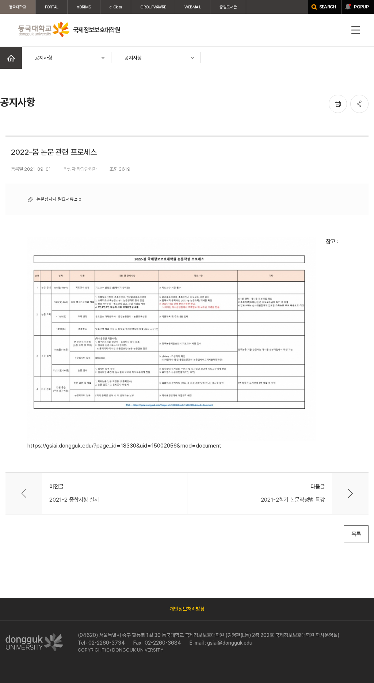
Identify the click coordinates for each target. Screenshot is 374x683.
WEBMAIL (192, 7)
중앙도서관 (228, 7)
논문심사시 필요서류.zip (59, 199)
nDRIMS (84, 7)
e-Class (116, 7)
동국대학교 (17, 7)
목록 (356, 534)
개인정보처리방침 (187, 609)
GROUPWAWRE (153, 7)
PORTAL (51, 7)
